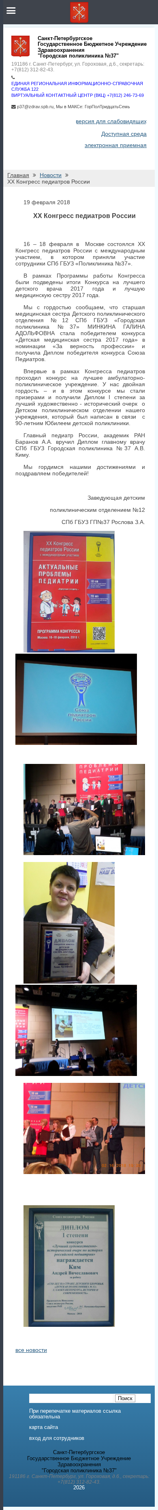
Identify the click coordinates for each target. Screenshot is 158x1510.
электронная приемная (116, 145)
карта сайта (43, 1427)
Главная (18, 175)
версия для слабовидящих (111, 121)
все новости (31, 1350)
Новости (51, 175)
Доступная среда (124, 134)
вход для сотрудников (56, 1438)
